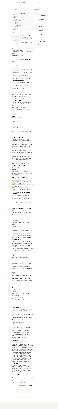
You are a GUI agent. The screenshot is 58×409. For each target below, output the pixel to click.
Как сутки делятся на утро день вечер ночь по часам (42, 15)
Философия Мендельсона (18, 25)
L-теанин (27, 114)
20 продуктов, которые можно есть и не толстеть (42, 26)
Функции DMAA (15, 15)
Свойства (15, 18)
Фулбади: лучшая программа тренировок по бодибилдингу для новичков (42, 31)
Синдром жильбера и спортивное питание (39, 12)
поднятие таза (13, 272)
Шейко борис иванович (29, 51)
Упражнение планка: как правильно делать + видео (42, 23)
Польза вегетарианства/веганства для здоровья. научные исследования (42, 19)
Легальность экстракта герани (17, 19)
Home (13, 9)
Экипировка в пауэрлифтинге (16, 72)
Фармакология (15, 16)
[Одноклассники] (29, 385)
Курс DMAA (15, 17)
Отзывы (15, 29)
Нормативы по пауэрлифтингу (40, 34)
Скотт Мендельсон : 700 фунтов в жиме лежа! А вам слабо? (20, 21)
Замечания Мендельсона (18, 26)
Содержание (15, 14)
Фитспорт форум (37, 44)
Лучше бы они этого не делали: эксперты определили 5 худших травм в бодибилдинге (16, 40)
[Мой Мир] (30, 385)
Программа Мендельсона (18, 22)
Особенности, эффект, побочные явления (18, 27)
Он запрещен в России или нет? (17, 20)
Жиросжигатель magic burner (41, 38)
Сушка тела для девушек (42, 41)
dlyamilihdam (18, 2)
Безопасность (15, 28)
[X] (31, 385)
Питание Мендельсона (17, 24)
